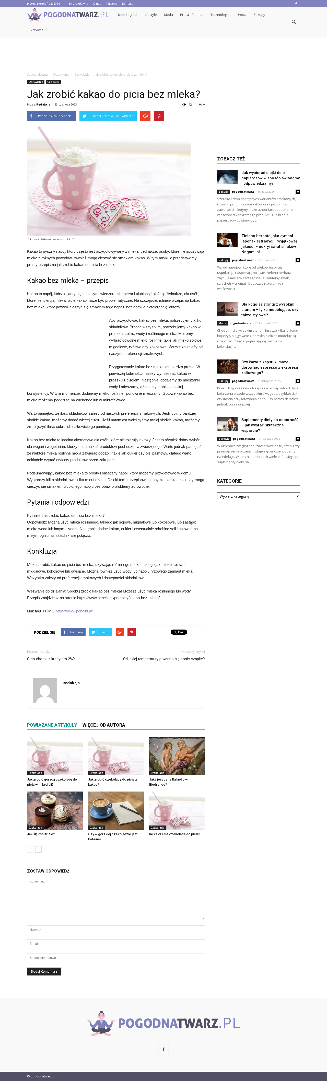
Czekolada (53, 82)
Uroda (241, 14)
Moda (168, 14)
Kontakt (127, 3)
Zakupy (259, 14)
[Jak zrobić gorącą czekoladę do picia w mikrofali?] (55, 756)
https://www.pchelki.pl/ (74, 611)
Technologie (220, 14)
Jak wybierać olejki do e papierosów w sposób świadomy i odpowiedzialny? (270, 178)
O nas (97, 3)
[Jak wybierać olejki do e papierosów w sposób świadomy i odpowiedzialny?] (227, 177)
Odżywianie (36, 82)
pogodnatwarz (243, 191)
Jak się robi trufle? (41, 834)
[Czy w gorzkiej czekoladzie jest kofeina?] (116, 811)
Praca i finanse (191, 14)
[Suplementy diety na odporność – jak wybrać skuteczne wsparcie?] (227, 424)
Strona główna (78, 3)
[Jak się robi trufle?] (55, 811)
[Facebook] (296, 3)
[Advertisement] (163, 55)
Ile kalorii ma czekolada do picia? (174, 834)
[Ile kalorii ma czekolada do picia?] (177, 811)
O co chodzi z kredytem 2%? (51, 659)
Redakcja (43, 104)
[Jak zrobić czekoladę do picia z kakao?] (116, 756)
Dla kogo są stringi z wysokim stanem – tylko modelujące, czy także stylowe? (269, 309)
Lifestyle (150, 14)
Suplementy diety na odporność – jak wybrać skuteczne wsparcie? (269, 425)
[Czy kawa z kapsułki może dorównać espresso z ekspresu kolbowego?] (227, 366)
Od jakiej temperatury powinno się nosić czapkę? (164, 659)
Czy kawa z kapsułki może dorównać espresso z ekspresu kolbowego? (269, 367)
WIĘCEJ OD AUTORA (104, 725)
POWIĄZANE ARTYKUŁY (52, 725)
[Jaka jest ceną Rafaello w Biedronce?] (177, 756)
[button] (294, 22)
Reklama (111, 3)
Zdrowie (37, 30)
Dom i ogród (127, 14)
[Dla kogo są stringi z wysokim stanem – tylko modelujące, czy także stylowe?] (227, 309)
